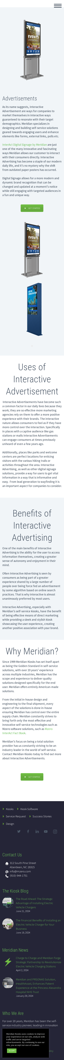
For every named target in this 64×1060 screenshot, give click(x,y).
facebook (28, 831)
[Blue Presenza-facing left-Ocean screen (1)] (32, 310)
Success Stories (42, 816)
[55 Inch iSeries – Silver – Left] (32, 249)
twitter (18, 831)
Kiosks (10, 809)
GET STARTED (34, 208)
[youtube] (46, 834)
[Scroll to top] (60, 1056)
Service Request (16, 816)
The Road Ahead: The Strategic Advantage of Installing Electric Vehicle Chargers (34, 903)
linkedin (37, 831)
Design (10, 824)
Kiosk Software (29, 809)
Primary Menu (58, 5)
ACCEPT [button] (12, 1051)
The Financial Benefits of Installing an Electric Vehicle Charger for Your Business (38, 924)
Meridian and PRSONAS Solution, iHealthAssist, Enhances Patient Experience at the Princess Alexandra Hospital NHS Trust (38, 985)
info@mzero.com (20, 871)
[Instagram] (55, 832)
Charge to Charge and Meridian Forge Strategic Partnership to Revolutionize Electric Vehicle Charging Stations (38, 962)
